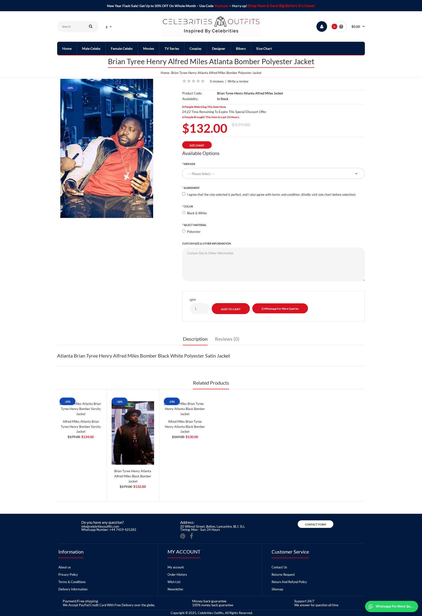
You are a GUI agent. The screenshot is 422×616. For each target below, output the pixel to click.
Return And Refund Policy (289, 582)
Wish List (174, 582)
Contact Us (279, 567)
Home (165, 73)
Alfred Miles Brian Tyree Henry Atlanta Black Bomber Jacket (185, 427)
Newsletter (175, 589)
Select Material (195, 224)
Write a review (238, 81)
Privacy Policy (68, 574)
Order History (177, 574)
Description (195, 339)
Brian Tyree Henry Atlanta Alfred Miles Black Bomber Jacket (132, 476)
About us (64, 567)
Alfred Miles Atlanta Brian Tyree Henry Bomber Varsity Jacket (81, 427)
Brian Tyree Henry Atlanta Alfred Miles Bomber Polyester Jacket (216, 73)
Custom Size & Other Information (206, 243)
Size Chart (197, 145)
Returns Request (283, 574)
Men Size (189, 163)
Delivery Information (72, 589)
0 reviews (217, 81)
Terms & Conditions (72, 582)
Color (188, 206)
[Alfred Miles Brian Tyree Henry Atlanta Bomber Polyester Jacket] (107, 148)
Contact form (315, 524)
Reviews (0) (227, 339)
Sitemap (277, 589)
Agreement (192, 187)
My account (176, 567)
